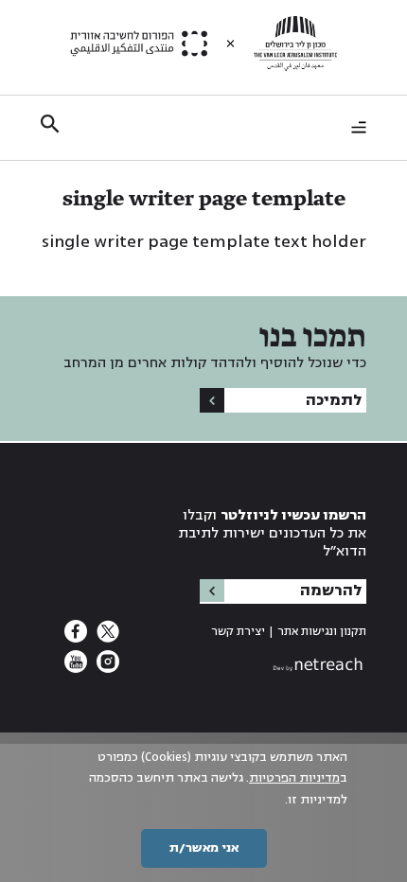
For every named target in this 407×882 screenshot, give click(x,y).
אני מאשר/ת (204, 847)
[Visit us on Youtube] (76, 667)
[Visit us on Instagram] (106, 667)
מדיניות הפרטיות (294, 777)
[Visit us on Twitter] (106, 637)
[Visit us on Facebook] (76, 637)
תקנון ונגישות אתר (321, 632)
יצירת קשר (238, 632)
